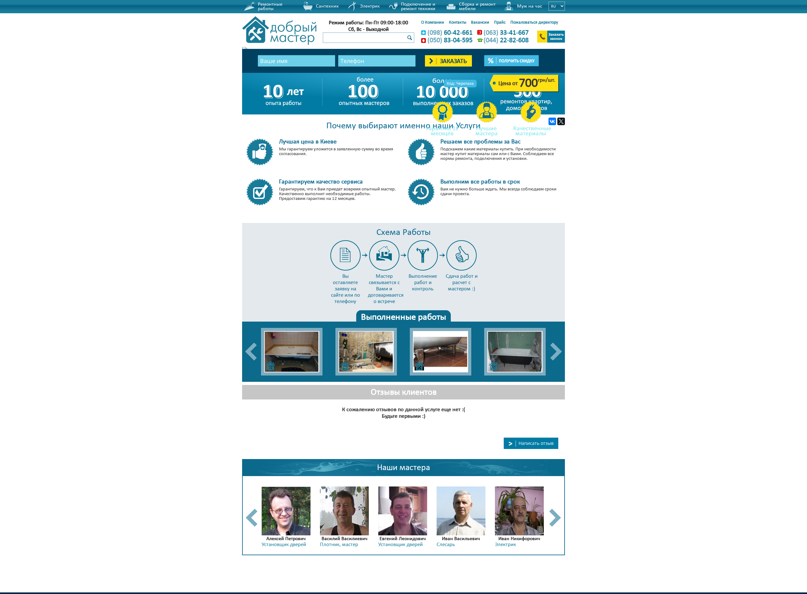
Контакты (457, 22)
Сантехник (327, 6)
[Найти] (409, 38)
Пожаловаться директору (534, 22)
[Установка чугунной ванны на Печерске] (518, 352)
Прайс (500, 22)
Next (556, 351)
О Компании (432, 22)
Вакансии (480, 22)
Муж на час (529, 6)
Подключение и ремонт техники (418, 6)
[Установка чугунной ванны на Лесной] (444, 352)
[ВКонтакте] (552, 121)
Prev (251, 351)
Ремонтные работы (270, 6)
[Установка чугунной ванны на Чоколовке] (369, 352)
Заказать (452, 60)
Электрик (370, 6)
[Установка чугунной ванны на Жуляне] (295, 352)
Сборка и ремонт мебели (477, 6)
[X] (561, 121)
